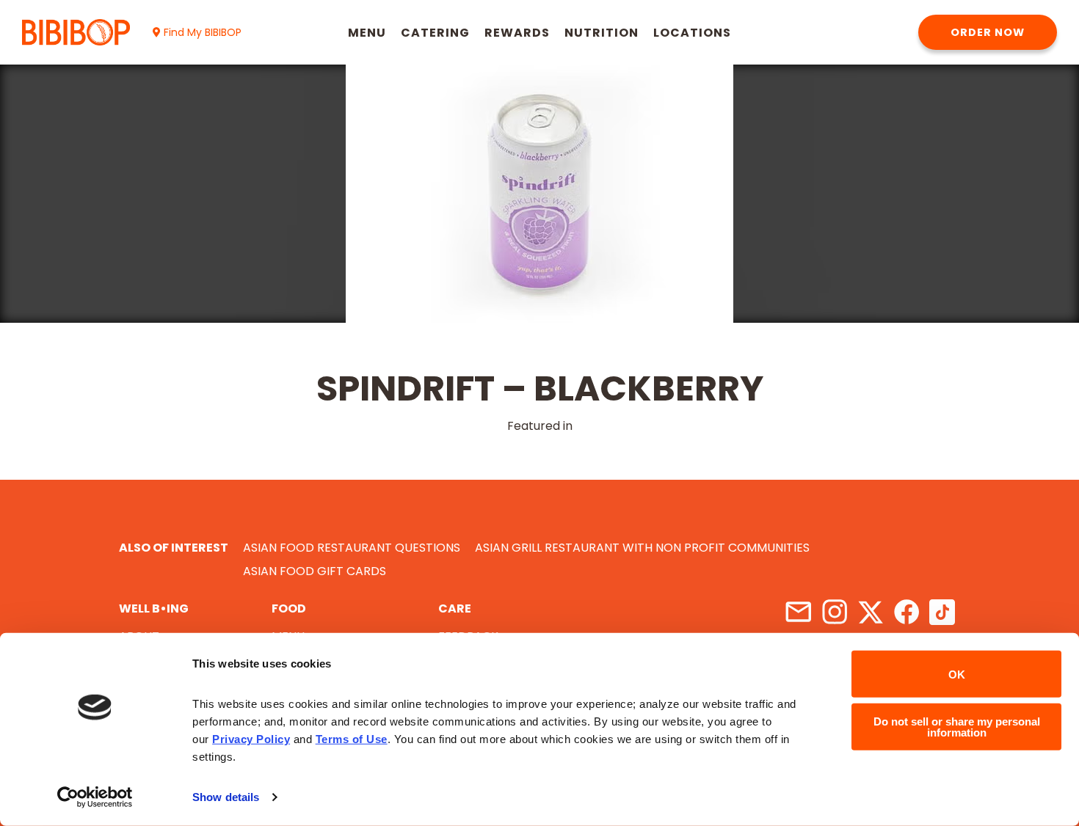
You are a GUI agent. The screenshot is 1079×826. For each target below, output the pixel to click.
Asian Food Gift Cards (314, 571)
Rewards (517, 32)
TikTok (942, 612)
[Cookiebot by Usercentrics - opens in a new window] (95, 797)
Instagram (834, 612)
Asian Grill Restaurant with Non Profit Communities (642, 547)
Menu (367, 32)
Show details (225, 797)
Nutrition (601, 32)
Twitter (870, 612)
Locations (692, 32)
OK (956, 674)
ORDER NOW (988, 32)
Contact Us (798, 612)
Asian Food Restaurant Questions (351, 547)
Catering (435, 32)
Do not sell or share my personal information (956, 726)
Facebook (906, 612)
